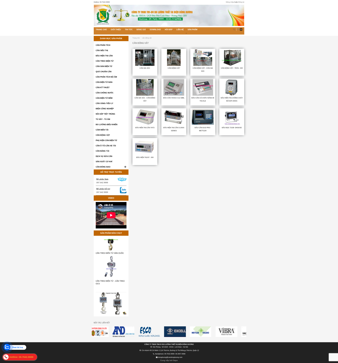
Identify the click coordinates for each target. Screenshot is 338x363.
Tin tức (129, 29)
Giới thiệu (116, 29)
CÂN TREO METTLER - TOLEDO (110, 312)
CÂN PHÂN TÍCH (103, 45)
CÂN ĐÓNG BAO (103, 167)
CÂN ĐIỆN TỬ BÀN (104, 82)
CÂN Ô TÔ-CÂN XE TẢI (106, 146)
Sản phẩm (192, 29)
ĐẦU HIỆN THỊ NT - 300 (145, 157)
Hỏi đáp (168, 29)
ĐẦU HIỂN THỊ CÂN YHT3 (144, 128)
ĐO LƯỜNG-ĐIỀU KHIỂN (106, 124)
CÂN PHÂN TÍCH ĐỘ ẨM (106, 77)
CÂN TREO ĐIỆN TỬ (105, 61)
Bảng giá (141, 29)
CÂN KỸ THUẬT (103, 87)
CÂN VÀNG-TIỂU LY (104, 103)
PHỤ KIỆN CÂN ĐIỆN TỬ (106, 140)
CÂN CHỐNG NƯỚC (104, 93)
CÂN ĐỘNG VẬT (103, 135)
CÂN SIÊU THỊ (102, 50)
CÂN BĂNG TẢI (102, 151)
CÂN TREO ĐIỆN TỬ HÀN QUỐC (110, 240)
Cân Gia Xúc (145, 68)
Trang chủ (101, 29)
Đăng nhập (230, 2)
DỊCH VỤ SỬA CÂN (104, 156)
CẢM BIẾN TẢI (102, 130)
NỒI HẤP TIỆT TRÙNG (105, 114)
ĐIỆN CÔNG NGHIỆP (105, 109)
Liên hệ (180, 29)
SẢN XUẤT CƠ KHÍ (104, 161)
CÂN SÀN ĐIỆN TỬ (104, 66)
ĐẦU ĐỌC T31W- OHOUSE (232, 128)
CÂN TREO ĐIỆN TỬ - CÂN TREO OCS (110, 269)
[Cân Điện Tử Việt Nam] (169, 15)
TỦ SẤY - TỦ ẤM (103, 119)
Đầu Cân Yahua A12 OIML (173, 98)
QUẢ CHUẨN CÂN (103, 72)
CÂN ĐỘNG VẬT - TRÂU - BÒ (232, 68)
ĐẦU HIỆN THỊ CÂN (104, 56)
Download (155, 29)
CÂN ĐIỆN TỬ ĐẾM (104, 98)
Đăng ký (241, 2)
